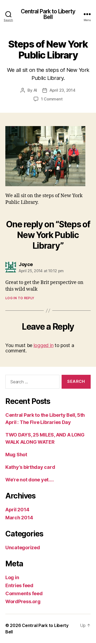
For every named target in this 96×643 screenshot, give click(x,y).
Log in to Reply (19, 298)
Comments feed (24, 593)
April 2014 (17, 509)
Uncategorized (22, 547)
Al (35, 90)
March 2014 (19, 517)
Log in (12, 577)
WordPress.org (23, 601)
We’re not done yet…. (29, 479)
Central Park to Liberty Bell (48, 14)
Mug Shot (16, 454)
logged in (44, 345)
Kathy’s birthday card (30, 467)
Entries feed (19, 585)
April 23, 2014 (62, 90)
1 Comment (52, 99)
